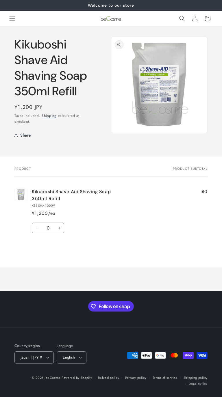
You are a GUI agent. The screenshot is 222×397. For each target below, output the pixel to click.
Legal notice (198, 383)
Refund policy (108, 377)
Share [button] (25, 135)
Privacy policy (136, 377)
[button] (12, 18)
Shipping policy (196, 377)
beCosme (53, 377)
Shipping (49, 115)
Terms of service (165, 377)
